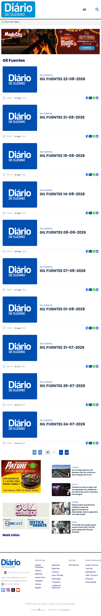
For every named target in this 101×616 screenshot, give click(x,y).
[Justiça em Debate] (38, 523)
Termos (89, 568)
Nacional (56, 565)
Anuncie (89, 578)
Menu (90, 9)
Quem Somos (91, 565)
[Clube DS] (26, 510)
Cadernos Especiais (56, 586)
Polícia (38, 584)
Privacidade (90, 582)
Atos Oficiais (57, 575)
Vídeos (38, 570)
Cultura (55, 572)
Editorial (38, 574)
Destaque (56, 578)
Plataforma (53, 609)
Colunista (56, 582)
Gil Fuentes (74, 565)
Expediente (90, 572)
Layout (34, 609)
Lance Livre (40, 577)
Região (38, 587)
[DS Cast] (14, 523)
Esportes (56, 568)
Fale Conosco (91, 575)
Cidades (38, 580)
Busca (97, 9)
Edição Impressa (39, 566)
